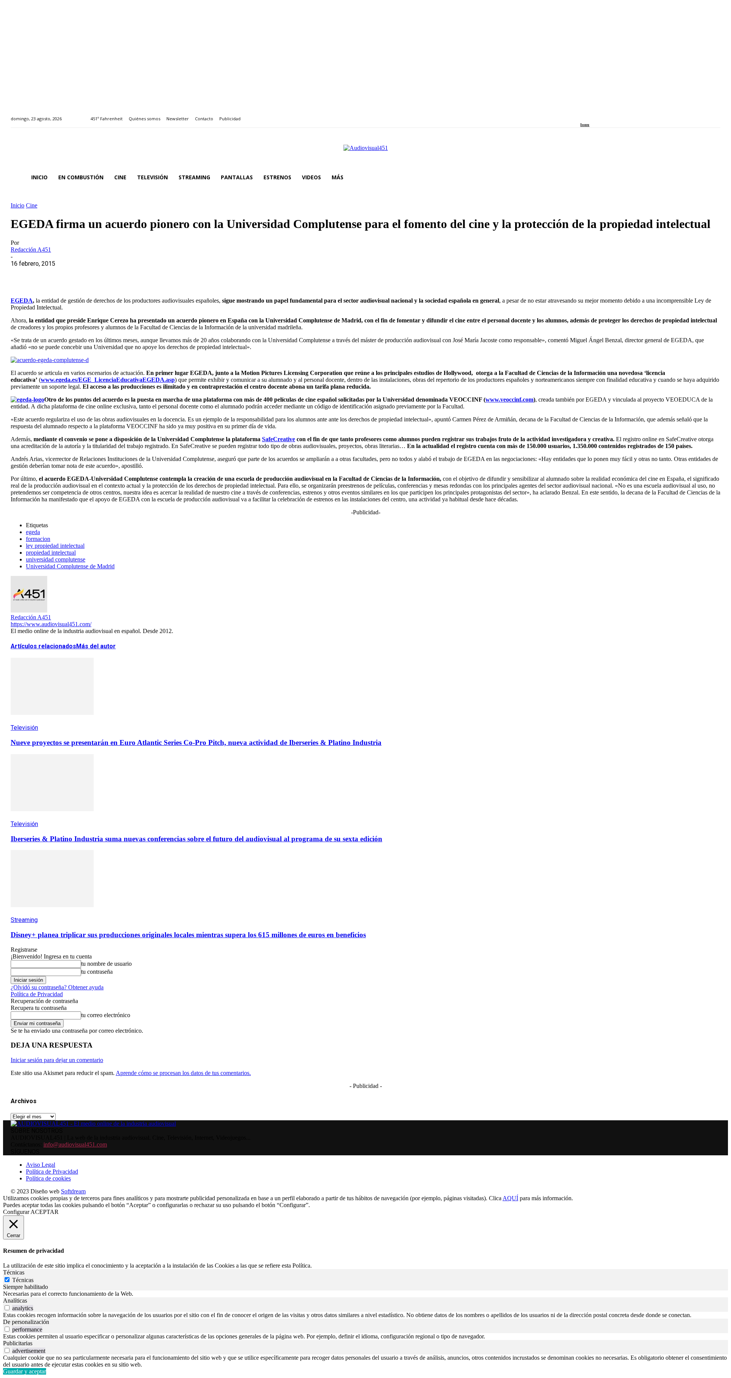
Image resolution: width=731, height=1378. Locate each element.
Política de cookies (48, 1178)
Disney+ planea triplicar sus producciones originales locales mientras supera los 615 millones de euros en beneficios (188, 935)
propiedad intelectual (51, 552)
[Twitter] (609, 114)
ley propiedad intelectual (55, 545)
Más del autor (96, 646)
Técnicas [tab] (13, 1272)
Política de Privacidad (37, 994)
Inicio (17, 205)
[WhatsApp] (78, 275)
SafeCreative (278, 439)
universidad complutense (55, 559)
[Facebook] (582, 114)
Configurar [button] (16, 1212)
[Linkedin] (600, 114)
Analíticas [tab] (15, 1300)
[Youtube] (617, 114)
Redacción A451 (31, 249)
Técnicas (23, 1280)
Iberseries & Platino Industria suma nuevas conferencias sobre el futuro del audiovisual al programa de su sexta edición (196, 839)
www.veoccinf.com (509, 399)
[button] (711, 177)
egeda (33, 532)
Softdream (73, 1191)
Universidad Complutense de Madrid (70, 566)
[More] (188, 275)
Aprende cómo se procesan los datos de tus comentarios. (183, 1073)
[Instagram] (591, 114)
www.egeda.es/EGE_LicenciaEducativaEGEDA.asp (108, 379)
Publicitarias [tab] (17, 1343)
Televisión (24, 727)
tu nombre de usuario (106, 963)
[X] (50, 275)
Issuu (584, 125)
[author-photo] (29, 610)
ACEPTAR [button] (44, 1212)
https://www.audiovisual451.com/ (51, 624)
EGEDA (22, 300)
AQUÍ (510, 1198)
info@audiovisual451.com (75, 1144)
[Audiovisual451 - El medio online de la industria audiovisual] (365, 152)
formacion (38, 539)
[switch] (7, 1307)
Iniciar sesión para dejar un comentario (57, 1060)
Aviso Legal (40, 1164)
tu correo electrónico (105, 1015)
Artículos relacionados (43, 646)
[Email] (132, 275)
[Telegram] (160, 275)
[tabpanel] (365, 1293)
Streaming (24, 919)
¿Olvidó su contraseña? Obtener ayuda (57, 987)
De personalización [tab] (26, 1322)
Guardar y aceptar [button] (24, 1371)
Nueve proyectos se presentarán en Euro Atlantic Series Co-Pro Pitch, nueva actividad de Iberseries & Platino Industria (196, 742)
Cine (31, 205)
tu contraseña (97, 971)
